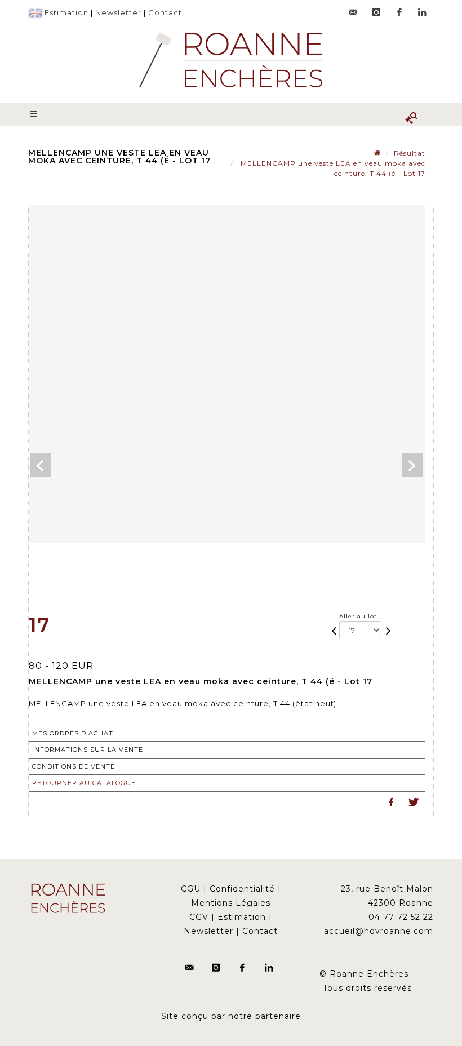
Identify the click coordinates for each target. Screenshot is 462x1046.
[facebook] (399, 12)
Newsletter (118, 12)
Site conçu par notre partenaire (231, 1016)
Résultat (409, 153)
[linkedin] (422, 12)
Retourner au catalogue (84, 783)
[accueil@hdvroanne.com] (353, 12)
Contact (165, 12)
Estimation (66, 12)
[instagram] (376, 12)
